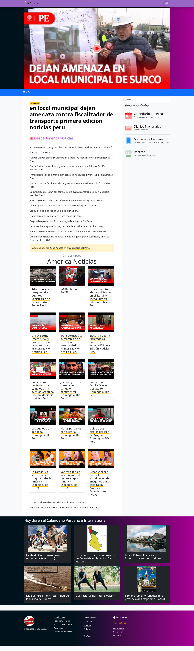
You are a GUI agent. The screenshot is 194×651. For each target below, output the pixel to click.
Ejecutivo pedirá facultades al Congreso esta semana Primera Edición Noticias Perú (100, 344)
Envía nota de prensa (63, 624)
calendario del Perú (79, 247)
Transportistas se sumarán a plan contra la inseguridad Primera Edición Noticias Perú (72, 344)
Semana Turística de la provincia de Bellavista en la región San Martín (96, 558)
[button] (166, 3)
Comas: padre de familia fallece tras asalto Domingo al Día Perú (100, 388)
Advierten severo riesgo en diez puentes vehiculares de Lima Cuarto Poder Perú (42, 297)
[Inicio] (24, 92)
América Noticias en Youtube (69, 502)
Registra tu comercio (63, 621)
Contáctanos (59, 617)
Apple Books (118, 628)
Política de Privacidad (63, 631)
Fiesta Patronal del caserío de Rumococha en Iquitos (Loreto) (144, 556)
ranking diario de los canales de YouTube (57, 507)
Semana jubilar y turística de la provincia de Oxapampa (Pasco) (145, 597)
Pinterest (87, 629)
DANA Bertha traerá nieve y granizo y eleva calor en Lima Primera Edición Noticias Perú (42, 344)
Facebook (88, 622)
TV (29, 92)
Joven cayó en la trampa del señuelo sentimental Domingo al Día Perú (71, 390)
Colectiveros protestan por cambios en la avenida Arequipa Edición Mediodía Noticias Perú (43, 390)
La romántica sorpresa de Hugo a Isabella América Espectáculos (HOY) (41, 480)
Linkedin (87, 625)
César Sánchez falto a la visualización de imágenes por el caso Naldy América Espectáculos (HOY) (100, 483)
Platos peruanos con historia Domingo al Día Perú (71, 433)
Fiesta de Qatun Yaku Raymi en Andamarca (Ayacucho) (45, 556)
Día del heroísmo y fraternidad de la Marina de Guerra (47, 597)
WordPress (118, 635)
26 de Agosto (56, 247)
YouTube (87, 636)
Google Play (118, 632)
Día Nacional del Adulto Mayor (95, 595)
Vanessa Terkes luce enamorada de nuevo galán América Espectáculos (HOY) (71, 480)
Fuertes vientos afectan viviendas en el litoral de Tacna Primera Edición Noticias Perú (100, 297)
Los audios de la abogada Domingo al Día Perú (42, 433)
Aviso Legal (58, 628)
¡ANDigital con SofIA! (70, 290)
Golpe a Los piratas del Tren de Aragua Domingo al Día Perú (99, 435)
